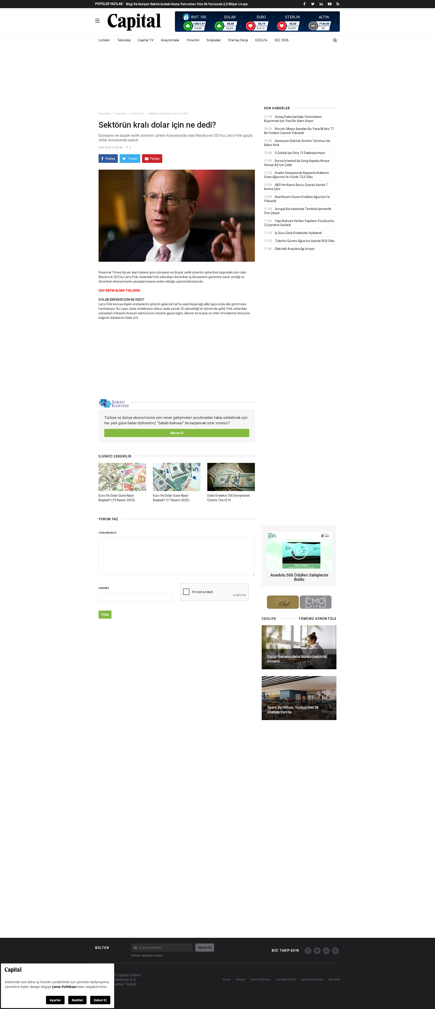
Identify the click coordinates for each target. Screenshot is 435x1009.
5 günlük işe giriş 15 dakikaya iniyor (300, 153)
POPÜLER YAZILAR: (109, 4)
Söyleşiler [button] (214, 40)
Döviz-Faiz (137, 113)
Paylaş (110, 158)
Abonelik (334, 979)
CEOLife (261, 40)
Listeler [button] (104, 40)
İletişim (240, 979)
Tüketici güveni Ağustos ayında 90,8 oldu (305, 241)
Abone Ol (177, 433)
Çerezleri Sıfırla (286, 979)
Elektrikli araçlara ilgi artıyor (295, 249)
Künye (227, 979)
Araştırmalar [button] (170, 40)
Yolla (105, 614)
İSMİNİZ (104, 588)
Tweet (132, 158)
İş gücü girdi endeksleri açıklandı (298, 233)
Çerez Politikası (260, 979)
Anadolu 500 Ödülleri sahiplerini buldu (299, 577)
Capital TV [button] (146, 40)
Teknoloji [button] (123, 40)
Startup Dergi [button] (238, 40)
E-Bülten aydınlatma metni (147, 955)
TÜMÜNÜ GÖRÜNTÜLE (317, 619)
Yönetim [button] (193, 40)
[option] (191, 6)
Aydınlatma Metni (312, 979)
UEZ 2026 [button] (282, 40)
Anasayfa (105, 113)
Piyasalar (121, 113)
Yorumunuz (108, 532)
